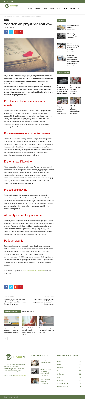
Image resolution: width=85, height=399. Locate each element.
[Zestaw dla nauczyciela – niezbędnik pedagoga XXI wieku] (46, 321)
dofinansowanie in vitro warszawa (33, 270)
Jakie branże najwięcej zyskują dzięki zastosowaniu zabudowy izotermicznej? (43, 302)
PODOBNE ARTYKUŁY (12, 311)
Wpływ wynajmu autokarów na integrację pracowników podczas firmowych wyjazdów (15, 302)
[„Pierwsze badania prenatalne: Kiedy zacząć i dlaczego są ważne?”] (29, 321)
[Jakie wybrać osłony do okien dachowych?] (35, 363)
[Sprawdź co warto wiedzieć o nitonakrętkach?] (35, 371)
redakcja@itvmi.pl (20, 375)
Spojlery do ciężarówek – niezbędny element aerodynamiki (61, 109)
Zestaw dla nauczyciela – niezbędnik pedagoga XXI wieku (46, 330)
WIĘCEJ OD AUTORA (29, 311)
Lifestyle (58, 8)
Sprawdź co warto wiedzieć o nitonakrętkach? (46, 371)
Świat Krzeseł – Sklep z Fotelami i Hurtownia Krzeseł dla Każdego (75, 89)
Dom (45, 8)
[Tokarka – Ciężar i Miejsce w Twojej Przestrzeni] (61, 36)
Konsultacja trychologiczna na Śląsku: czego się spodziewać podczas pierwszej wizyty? (73, 59)
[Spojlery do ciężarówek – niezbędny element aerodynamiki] (62, 100)
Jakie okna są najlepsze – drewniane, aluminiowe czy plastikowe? (74, 109)
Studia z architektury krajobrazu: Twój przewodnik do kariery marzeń (62, 89)
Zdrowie (72, 8)
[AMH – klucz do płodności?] (35, 381)
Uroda (65, 8)
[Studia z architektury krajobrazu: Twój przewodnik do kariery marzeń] (62, 80)
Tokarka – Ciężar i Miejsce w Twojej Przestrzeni (72, 36)
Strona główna (8, 17)
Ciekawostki (38, 8)
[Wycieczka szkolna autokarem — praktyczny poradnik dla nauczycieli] (11, 321)
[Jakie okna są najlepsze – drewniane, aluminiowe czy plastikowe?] (75, 100)
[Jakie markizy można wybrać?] (61, 27)
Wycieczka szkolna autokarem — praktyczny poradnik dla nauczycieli (11, 330)
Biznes (30, 8)
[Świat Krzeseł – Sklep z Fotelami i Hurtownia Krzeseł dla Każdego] (75, 80)
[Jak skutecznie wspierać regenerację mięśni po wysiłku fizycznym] (61, 46)
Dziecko (51, 8)
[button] (78, 8)
